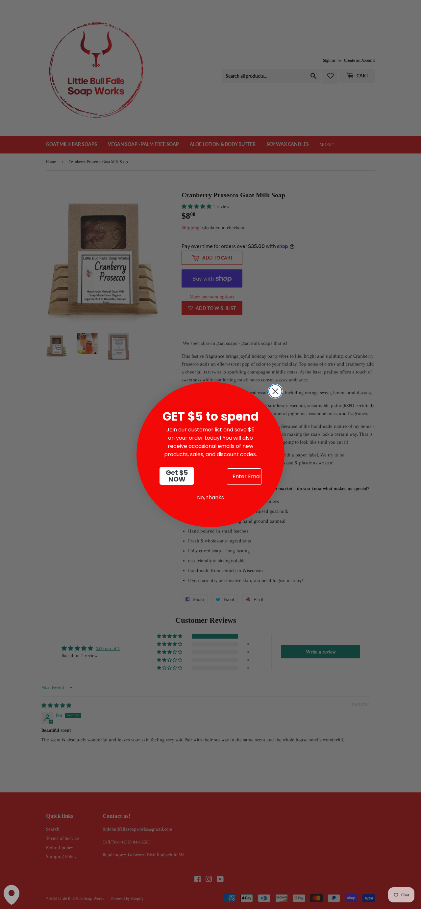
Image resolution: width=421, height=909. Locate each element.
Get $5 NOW (177, 476)
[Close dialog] (275, 391)
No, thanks (210, 497)
